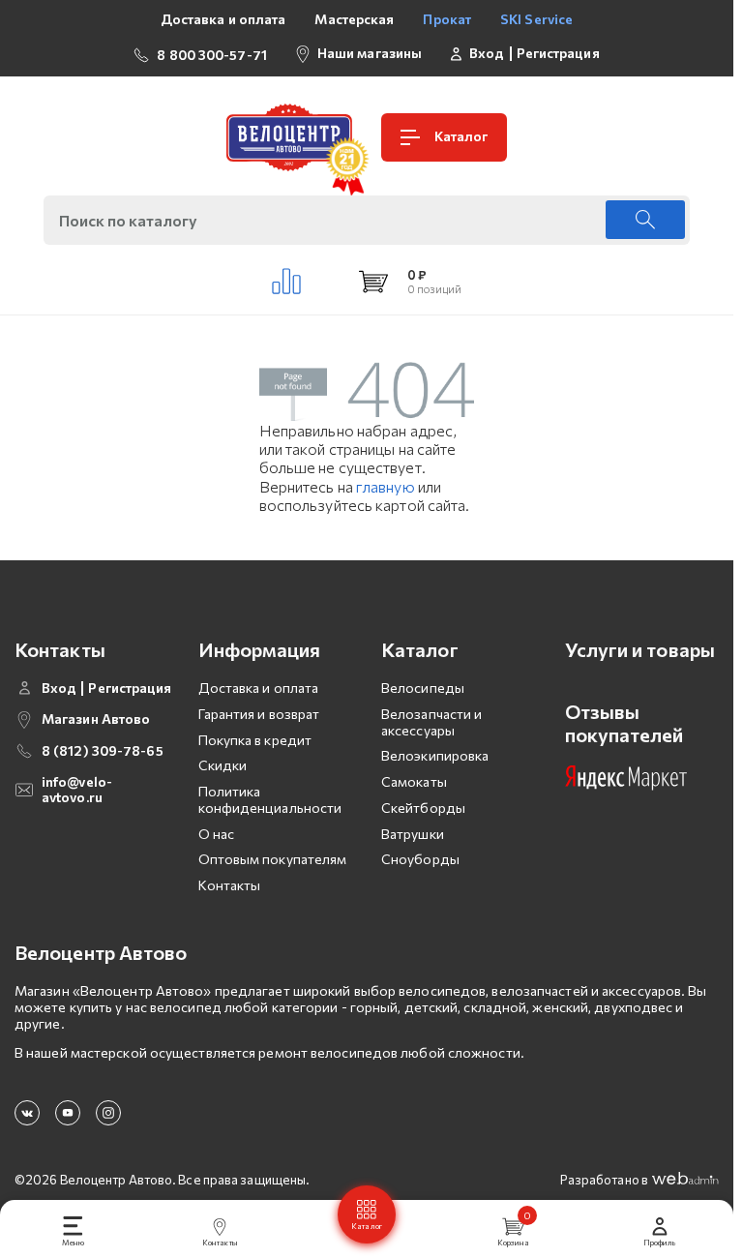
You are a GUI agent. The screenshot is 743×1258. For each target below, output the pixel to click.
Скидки (223, 765)
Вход (486, 53)
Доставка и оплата (223, 19)
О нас (216, 833)
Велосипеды (422, 687)
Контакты (229, 885)
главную (385, 486)
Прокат (447, 19)
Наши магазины (369, 53)
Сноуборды (420, 859)
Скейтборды (423, 807)
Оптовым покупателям (272, 859)
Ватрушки (412, 833)
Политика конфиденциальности (270, 799)
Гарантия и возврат (259, 713)
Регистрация (558, 53)
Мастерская (354, 19)
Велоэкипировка (435, 755)
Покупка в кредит (255, 740)
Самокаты (414, 781)
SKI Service (536, 19)
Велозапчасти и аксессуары (431, 721)
